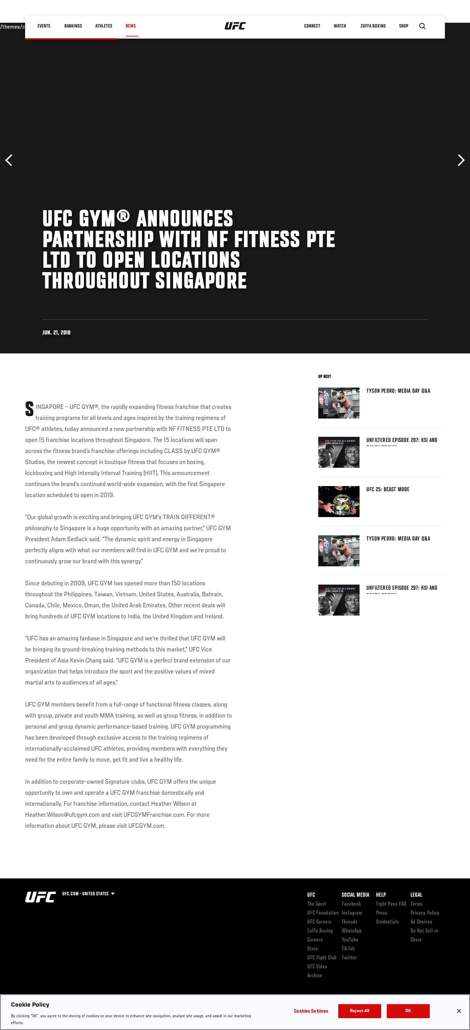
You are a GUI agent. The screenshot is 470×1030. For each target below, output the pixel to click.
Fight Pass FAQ (391, 904)
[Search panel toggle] (422, 26)
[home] (235, 26)
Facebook (351, 904)
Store (312, 949)
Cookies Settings (311, 1011)
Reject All (359, 1011)
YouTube (350, 940)
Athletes (103, 26)
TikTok (348, 949)
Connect (312, 26)
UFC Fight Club (322, 958)
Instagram (352, 913)
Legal (416, 895)
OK (408, 1011)
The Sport (316, 904)
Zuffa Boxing (373, 26)
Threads (349, 922)
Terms (416, 904)
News (131, 26)
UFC (311, 895)
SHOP (403, 26)
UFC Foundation (323, 913)
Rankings (73, 26)
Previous (11, 160)
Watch (340, 26)
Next (459, 160)
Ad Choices (421, 922)
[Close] (459, 1011)
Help (381, 895)
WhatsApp (352, 931)
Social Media (355, 895)
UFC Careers (319, 922)
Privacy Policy (424, 913)
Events (44, 26)
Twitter (349, 958)
